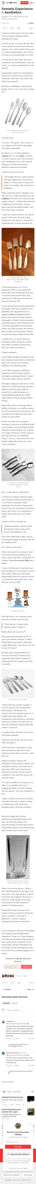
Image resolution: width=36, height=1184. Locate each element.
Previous (8, 989)
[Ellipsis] (33, 1021)
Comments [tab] (6, 1003)
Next (29, 989)
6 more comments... (8, 1082)
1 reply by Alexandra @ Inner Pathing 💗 (20, 1072)
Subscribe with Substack (19, 1154)
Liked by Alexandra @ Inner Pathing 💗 (18, 1023)
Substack (8, 1180)
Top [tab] (4, 1092)
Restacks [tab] (15, 1003)
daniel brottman (11, 1053)
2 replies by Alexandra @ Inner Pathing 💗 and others (18, 1045)
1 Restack (25, 976)
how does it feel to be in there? (12, 1100)
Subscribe (24, 3)
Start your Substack (13, 1175)
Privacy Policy (24, 1162)
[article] (18, 1101)
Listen (32, 23)
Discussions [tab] (17, 1092)
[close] (30, 1123)
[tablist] (10, 1003)
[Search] (32, 1092)
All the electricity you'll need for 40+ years (11, 1111)
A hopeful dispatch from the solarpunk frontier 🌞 (11, 1115)
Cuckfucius (9, 1021)
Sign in (32, 3)
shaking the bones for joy (12, 1097)
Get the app (28, 1175)
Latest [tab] (9, 1092)
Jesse (13, 816)
